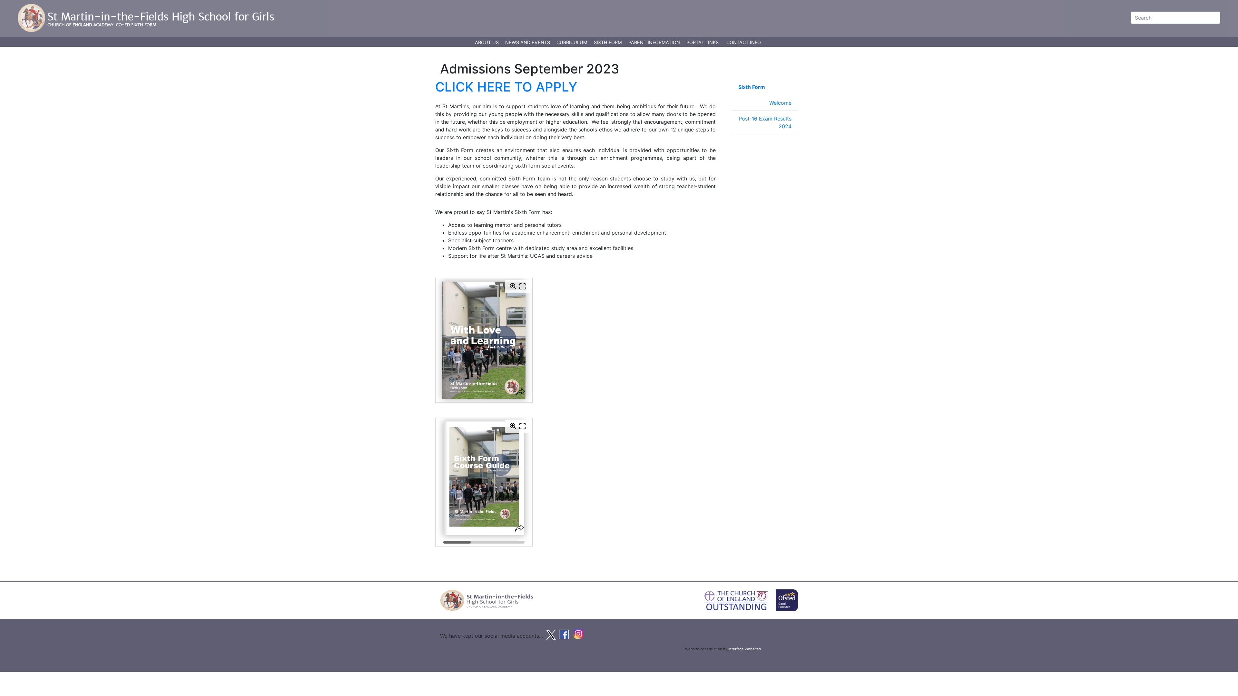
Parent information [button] (654, 42)
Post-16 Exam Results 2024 (765, 122)
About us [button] (487, 42)
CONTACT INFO (743, 42)
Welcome (780, 103)
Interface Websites (744, 649)
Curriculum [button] (572, 42)
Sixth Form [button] (608, 42)
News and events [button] (528, 42)
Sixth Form (751, 87)
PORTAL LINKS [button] (702, 42)
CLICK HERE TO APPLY (506, 87)
